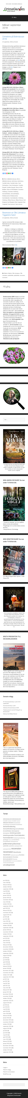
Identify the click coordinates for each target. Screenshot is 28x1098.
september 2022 (7, 906)
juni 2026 (5, 880)
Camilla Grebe (6, 183)
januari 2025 (6, 895)
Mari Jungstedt (18, 202)
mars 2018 (6, 964)
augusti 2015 (6, 1028)
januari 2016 (6, 1017)
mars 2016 (6, 1013)
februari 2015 (6, 1041)
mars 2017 (6, 987)
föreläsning (16, 837)
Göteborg (20, 198)
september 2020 (7, 927)
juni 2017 (5, 981)
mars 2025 (6, 893)
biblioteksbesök (7, 819)
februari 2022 (6, 910)
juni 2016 (5, 1007)
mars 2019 (6, 942)
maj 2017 (5, 983)
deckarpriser (15, 831)
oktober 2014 (6, 1050)
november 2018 (7, 949)
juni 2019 (5, 938)
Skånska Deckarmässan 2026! (11, 707)
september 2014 (7, 1052)
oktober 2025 (6, 886)
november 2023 (7, 899)
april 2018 (5, 962)
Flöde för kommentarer (9, 1071)
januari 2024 (6, 897)
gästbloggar (5, 839)
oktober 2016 (6, 998)
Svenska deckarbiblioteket (17, 860)
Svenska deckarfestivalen (8, 862)
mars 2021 (6, 921)
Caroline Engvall (11, 187)
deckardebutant (17, 822)
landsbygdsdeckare (14, 841)
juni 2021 (5, 919)
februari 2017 (6, 989)
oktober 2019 (6, 934)
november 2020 (7, 923)
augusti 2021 (6, 914)
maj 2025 (5, 891)
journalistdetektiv (15, 839)
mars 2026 (6, 882)
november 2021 (7, 912)
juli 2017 (5, 979)
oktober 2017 (6, 974)
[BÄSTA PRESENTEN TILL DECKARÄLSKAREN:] (14, 656)
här (19, 60)
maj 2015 (5, 1035)
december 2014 (7, 1045)
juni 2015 (5, 1032)
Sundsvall (13, 855)
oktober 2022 (6, 904)
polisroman (7, 844)
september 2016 (7, 1000)
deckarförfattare (6, 193)
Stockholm (17, 852)
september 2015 (7, 1026)
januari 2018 (6, 968)
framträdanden (6, 198)
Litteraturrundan (14, 337)
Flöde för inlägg (7, 1069)
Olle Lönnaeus (16, 273)
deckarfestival (13, 824)
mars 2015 (6, 1039)
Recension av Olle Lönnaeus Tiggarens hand (14, 214)
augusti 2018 (6, 955)
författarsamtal (6, 195)
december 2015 (7, 1020)
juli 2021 (5, 917)
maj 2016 (5, 1009)
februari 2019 (6, 944)
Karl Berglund (10, 202)
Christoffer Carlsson (7, 820)
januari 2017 (6, 992)
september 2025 (7, 889)
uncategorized (9, 865)
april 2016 (5, 1011)
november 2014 (7, 1047)
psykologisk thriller (18, 846)
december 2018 (7, 947)
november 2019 (7, 932)
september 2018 (7, 953)
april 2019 (5, 940)
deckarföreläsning (9, 826)
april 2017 (5, 985)
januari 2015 (6, 1043)
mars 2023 (6, 902)
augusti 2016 (6, 1002)
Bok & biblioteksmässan (10, 179)
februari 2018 (6, 966)
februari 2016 (6, 1015)
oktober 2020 (6, 925)
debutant (5, 822)
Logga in (5, 1067)
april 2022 (5, 908)
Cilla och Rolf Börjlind (12, 189)
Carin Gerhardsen (13, 185)
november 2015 (7, 1022)
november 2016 (7, 996)
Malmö (6, 273)
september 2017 (7, 977)
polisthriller (10, 275)
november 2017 (7, 972)
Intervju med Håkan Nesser (10, 713)
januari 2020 (6, 929)
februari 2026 (6, 884)
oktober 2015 (6, 1024)
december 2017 (7, 970)
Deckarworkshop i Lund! (9, 705)
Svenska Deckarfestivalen (17, 326)
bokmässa (14, 181)
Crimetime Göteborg (13, 191)
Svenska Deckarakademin (16, 331)
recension (22, 275)
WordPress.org (7, 1074)
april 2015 (5, 1037)
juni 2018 (5, 959)
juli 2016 (5, 1005)
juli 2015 (5, 1030)
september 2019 (7, 936)
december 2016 (7, 994)
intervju (10, 839)
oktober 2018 (6, 951)
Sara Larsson (11, 204)
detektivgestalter (15, 833)
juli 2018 (5, 957)
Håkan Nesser (11, 200)
